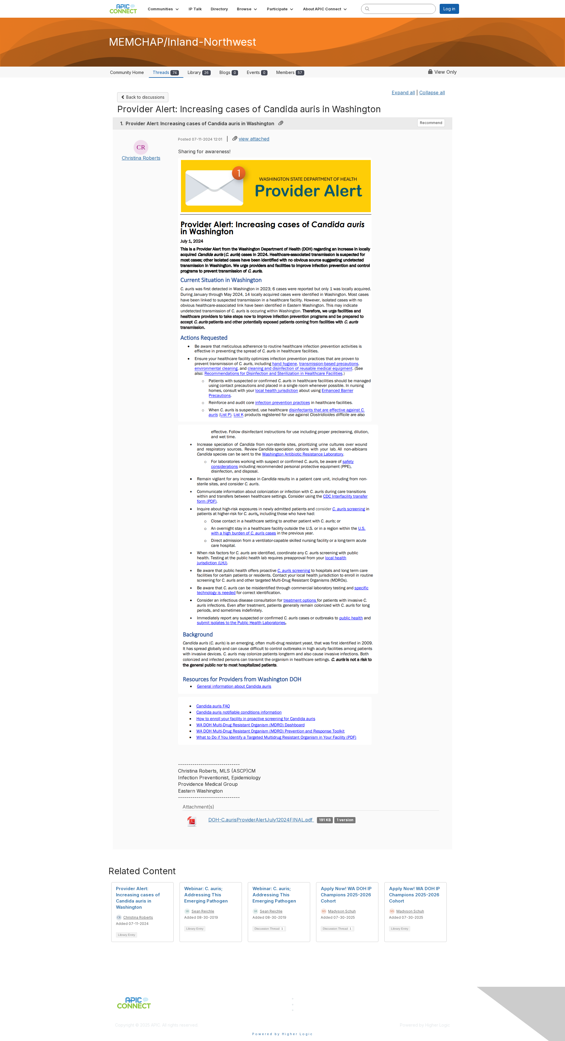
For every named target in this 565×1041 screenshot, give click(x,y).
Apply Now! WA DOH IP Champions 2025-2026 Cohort (346, 895)
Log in (449, 8)
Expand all (403, 92)
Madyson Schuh (342, 911)
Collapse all (432, 92)
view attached (254, 139)
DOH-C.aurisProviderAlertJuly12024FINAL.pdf (261, 820)
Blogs (228, 72)
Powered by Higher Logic (282, 1034)
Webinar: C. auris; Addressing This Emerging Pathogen (206, 895)
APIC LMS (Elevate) (315, 1009)
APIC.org (305, 998)
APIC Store (307, 1004)
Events (256, 72)
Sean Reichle (203, 911)
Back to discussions (144, 97)
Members (289, 72)
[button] (163, 8)
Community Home (127, 72)
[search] (367, 8)
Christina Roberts (141, 158)
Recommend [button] (431, 123)
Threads (165, 72)
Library (198, 72)
